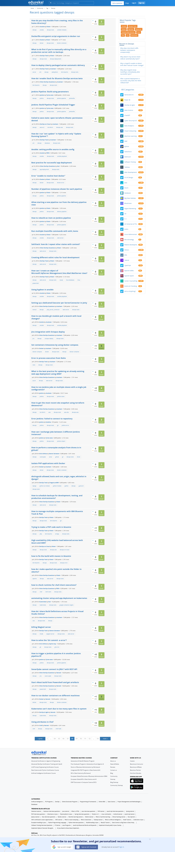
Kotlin (126, 229)
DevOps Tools (44, 55)
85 (59, 738)
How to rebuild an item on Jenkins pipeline (51, 218)
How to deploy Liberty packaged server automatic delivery (58, 65)
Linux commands (106, 814)
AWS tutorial (58, 820)
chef (41, 592)
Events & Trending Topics (131, 286)
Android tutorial (117, 814)
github (57, 457)
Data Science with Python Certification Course (45, 770)
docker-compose (37, 352)
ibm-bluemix (64, 72)
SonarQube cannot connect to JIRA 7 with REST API (54, 669)
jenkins (42, 98)
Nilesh (48, 26)
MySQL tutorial (62, 817)
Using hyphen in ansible (42, 289)
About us (113, 761)
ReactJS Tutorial (105, 822)
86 (63, 738)
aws (49, 412)
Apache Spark (129, 276)
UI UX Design (128, 177)
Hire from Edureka (135, 773)
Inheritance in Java (52, 814)
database (47, 143)
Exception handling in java (38, 822)
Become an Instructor (136, 764)
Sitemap (112, 779)
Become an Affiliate (136, 767)
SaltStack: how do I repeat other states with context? (55, 244)
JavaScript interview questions (115, 811)
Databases (34, 804)
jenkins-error (65, 425)
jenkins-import (61, 441)
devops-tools (50, 30)
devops (35, 30)
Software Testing (130, 162)
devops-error (64, 563)
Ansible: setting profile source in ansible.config (52, 149)
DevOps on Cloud (45, 124)
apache (35, 578)
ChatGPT (127, 115)
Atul (58, 166)
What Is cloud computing (71, 820)
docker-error (60, 182)
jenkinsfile (72, 98)
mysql (61, 280)
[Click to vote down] (93, 23)
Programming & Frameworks (88, 802)
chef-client (48, 592)
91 (85, 738)
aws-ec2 (42, 127)
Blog (111, 773)
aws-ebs (66, 412)
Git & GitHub (43, 454)
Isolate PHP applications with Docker (48, 463)
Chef (40, 725)
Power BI (127, 100)
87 (68, 738)
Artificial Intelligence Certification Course (43, 773)
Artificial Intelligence (37, 802)
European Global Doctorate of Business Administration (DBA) (89, 776)
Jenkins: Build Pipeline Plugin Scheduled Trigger (53, 104)
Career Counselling (130, 281)
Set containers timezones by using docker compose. (55, 345)
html (138, 32)
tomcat (34, 309)
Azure (126, 188)
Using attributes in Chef (42, 722)
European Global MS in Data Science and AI (84, 779)
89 (76, 738)
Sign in (121, 847)
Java (125, 183)
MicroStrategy (129, 239)
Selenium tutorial (36, 811)
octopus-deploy (49, 338)
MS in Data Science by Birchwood (81, 773)
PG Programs (49, 802)
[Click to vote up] (93, 20)
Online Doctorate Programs (69, 802)
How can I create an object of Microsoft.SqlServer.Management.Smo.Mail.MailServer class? (59, 271)
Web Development (130, 172)
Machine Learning (130, 136)
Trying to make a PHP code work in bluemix (51, 527)
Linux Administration (131, 234)
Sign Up (141, 3)
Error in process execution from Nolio (48, 358)
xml (40, 72)
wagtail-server (50, 634)
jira (33, 338)
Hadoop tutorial (98, 820)
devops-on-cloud (64, 550)
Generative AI (128, 95)
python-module (57, 486)
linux (78, 280)
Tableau (127, 167)
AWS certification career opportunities (42, 820)
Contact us (113, 770)
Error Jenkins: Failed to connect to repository (51, 418)
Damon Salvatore (54, 454)
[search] (51, 2)
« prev (40, 738)
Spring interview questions (82, 814)
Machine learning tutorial (75, 817)
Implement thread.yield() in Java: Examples (110, 825)
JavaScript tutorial (129, 814)
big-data (130, 29)
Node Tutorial (127, 820)
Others (126, 250)
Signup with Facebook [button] (88, 847)
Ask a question (117, 3)
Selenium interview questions (51, 811)
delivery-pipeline (61, 211)
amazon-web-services (128, 32)
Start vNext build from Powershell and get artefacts (55, 682)
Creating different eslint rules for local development (55, 257)
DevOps (57, 802)
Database (127, 193)
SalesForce (128, 152)
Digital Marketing (130, 208)
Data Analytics (129, 126)
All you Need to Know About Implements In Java (68, 828)
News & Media (114, 764)
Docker (42, 40)
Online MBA (102, 802)
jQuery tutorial (35, 817)
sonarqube (43, 457)
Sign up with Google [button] (64, 847)
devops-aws (59, 127)
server (34, 72)
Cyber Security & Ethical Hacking (131, 121)
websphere (55, 72)
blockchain (134, 35)
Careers (132, 761)
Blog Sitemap (114, 782)
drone (78, 457)
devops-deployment (55, 59)
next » (105, 738)
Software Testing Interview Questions (41, 825)
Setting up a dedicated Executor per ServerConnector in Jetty (59, 303)
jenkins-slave (60, 396)
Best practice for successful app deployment (51, 162)
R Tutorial (57, 825)
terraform (50, 127)
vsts (34, 621)
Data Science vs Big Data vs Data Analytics (123, 822)
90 (81, 738)
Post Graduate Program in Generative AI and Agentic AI (87, 764)
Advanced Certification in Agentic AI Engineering (45, 761)
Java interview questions (88, 811)
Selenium (127, 157)
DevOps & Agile (44, 712)
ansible (42, 30)
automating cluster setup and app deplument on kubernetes (59, 598)
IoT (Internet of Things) (131, 224)
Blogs (127, 3)
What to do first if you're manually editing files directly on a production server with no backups (58, 50)
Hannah (58, 673)
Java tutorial (65, 811)
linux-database (70, 280)
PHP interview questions (38, 814)
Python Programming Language (57, 822)
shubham (53, 69)
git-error (57, 647)
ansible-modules (62, 30)
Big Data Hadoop (130, 198)
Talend (126, 260)
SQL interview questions (48, 817)
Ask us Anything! (130, 291)
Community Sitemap (116, 785)
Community (113, 776)
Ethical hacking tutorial (118, 817)
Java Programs (66, 825)
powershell (36, 283)
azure (34, 380)
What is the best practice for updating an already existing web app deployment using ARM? (57, 372)
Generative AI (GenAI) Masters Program (82, 761)
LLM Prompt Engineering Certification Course (45, 767)
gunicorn (81, 486)
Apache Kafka (129, 271)
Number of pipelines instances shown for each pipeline (56, 189)
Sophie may (52, 644)
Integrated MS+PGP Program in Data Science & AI (85, 770)
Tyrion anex (49, 95)
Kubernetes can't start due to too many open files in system (58, 708)
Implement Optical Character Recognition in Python (43, 828)
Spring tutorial (130, 811)
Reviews (112, 767)
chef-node (58, 729)
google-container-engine (66, 605)
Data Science (128, 110)
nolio (34, 365)
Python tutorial (89, 817)
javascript (138, 29)
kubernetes (43, 605)
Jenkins (42, 95)
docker (42, 43)
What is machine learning (103, 817)
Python (126, 146)
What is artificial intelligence (113, 820)
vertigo (57, 534)
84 (55, 738)
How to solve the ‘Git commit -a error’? (49, 640)
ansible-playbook (62, 156)
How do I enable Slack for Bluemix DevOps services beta (57, 78)
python (66, 486)
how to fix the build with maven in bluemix (51, 556)
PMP (125, 141)
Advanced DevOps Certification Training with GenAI (46, 764)
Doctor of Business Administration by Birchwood (85, 767)
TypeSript (127, 265)
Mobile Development (131, 245)
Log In (134, 3)
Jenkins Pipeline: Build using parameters (50, 91)
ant (33, 143)
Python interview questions (76, 822)
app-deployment (44, 169)
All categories (127, 89)
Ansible (42, 26)
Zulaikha (48, 422)
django (34, 486)
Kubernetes (42, 601)
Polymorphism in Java (66, 814)
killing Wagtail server (41, 627)
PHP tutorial (101, 811)
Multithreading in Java (92, 822)
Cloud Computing (130, 131)
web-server (60, 238)
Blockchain (128, 203)
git (58, 425)
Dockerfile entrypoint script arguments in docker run (55, 36)
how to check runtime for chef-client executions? (53, 585)
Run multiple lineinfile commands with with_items (54, 231)
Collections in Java (138, 820)
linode (41, 634)
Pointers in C (95, 814)
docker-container (62, 43)
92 (90, 738)
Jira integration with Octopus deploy (48, 332)
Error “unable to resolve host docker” (48, 176)
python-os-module (44, 486)
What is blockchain (86, 820)
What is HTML (75, 811)
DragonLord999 (54, 483)
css (128, 35)
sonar (50, 457)
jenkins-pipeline (61, 98)
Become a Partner (135, 770)
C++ (125, 219)
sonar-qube (48, 676)
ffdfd (48, 153)
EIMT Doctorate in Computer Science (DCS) (83, 782)
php (41, 534)
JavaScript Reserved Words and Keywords (84, 825)
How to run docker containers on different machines (55, 695)
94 (98, 738)
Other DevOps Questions (47, 82)
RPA (125, 255)
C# (125, 214)
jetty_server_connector (53, 309)
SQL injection (131, 817)
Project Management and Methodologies (129, 802)
